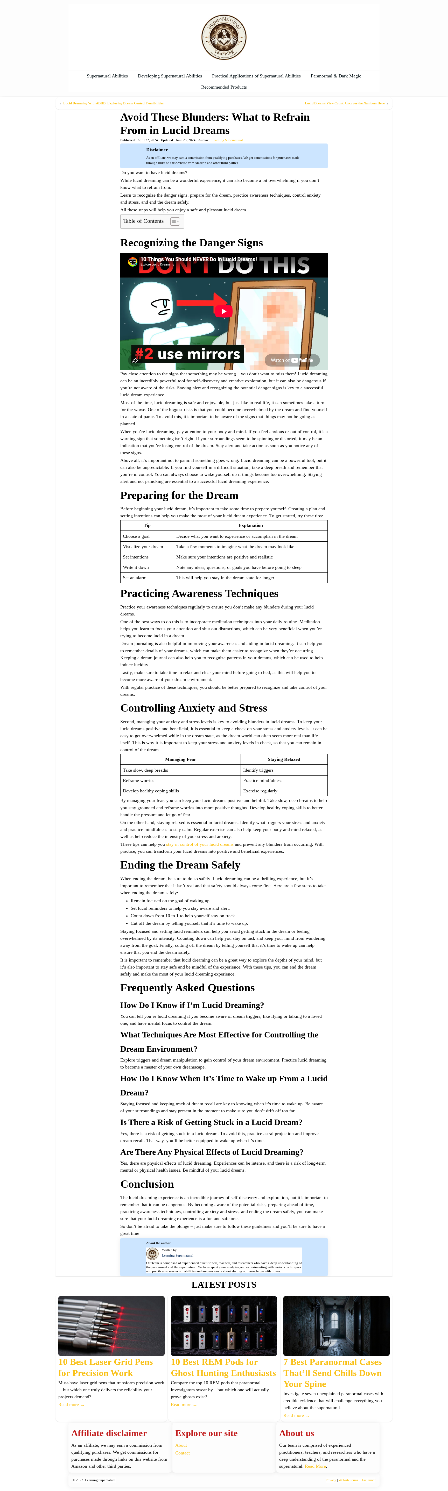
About (181, 1445)
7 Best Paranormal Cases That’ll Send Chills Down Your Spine (332, 1373)
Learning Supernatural (227, 140)
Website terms (348, 1480)
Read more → (71, 1404)
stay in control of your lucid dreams (200, 844)
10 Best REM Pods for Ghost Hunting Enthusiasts (223, 1367)
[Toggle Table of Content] (172, 221)
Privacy (331, 1480)
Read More (315, 1466)
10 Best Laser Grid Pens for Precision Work (105, 1367)
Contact (182, 1453)
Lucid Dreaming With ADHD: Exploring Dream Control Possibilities (113, 103)
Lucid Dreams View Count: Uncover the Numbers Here (345, 103)
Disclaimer (367, 1480)
